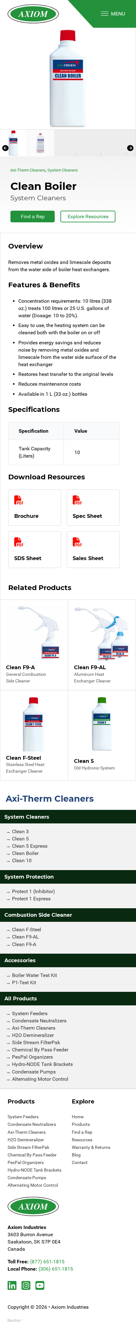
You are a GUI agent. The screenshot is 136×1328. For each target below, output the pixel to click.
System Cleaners (62, 170)
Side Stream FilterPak (36, 1042)
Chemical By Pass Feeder (40, 1050)
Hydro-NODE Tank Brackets (42, 1064)
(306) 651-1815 (56, 1269)
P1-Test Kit (24, 983)
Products (81, 1124)
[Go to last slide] (5, 148)
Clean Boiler (25, 853)
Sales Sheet (88, 558)
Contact (80, 1162)
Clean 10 (22, 860)
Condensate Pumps (34, 1072)
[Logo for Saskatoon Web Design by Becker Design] (15, 1320)
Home (77, 1116)
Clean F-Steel (26, 930)
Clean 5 (20, 839)
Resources (82, 1139)
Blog (76, 1154)
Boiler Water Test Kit (34, 975)
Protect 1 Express (31, 899)
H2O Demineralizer (33, 1035)
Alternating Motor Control (40, 1079)
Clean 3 (20, 831)
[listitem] (68, 78)
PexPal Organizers (32, 1057)
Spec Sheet (87, 516)
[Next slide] (130, 148)
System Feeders (29, 1013)
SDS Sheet (27, 558)
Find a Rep (33, 216)
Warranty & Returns (91, 1147)
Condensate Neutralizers (39, 1021)
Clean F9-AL (25, 937)
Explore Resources (88, 216)
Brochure (26, 516)
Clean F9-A (24, 944)
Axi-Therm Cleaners (28, 170)
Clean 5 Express (29, 846)
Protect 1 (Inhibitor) (33, 891)
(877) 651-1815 (47, 1262)
